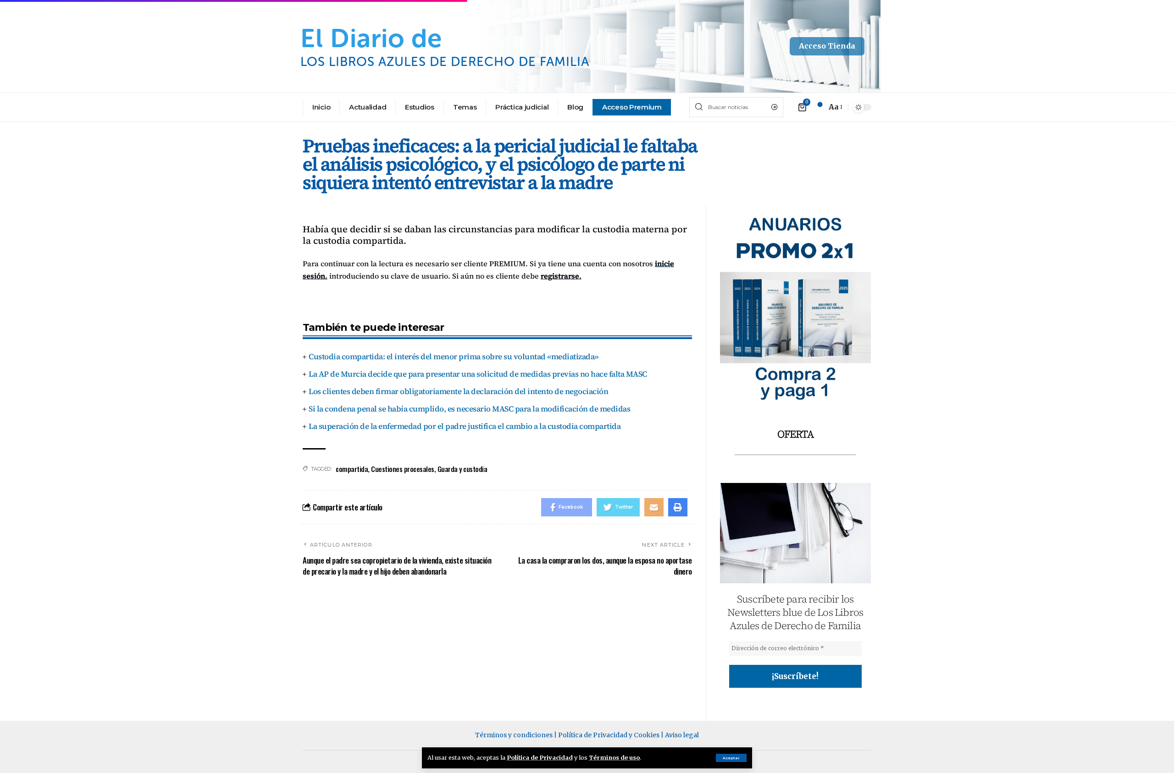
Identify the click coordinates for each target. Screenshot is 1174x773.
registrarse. (561, 276)
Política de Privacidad (540, 757)
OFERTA (795, 434)
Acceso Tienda (827, 45)
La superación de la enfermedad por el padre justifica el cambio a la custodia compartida (464, 426)
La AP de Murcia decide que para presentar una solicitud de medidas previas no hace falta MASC (478, 373)
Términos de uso (614, 757)
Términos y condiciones (514, 735)
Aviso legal (682, 735)
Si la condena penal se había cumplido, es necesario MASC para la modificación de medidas (469, 408)
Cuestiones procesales (402, 469)
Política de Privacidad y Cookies (608, 735)
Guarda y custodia (462, 469)
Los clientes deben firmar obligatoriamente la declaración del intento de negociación (458, 391)
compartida (352, 469)
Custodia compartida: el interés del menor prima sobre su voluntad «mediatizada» (453, 356)
